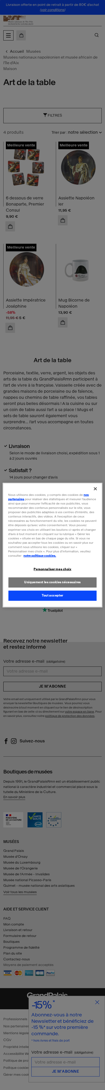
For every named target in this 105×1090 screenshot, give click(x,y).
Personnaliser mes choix (52, 569)
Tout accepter (52, 595)
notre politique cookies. (39, 555)
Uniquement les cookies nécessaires (52, 582)
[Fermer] (95, 488)
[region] (52, 545)
